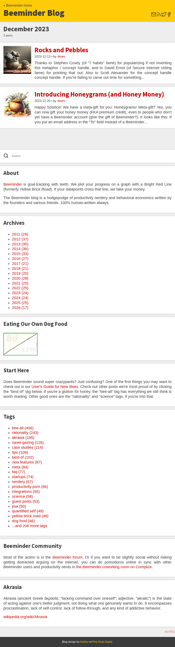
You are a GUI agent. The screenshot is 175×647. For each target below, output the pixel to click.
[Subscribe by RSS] (158, 16)
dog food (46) (23, 521)
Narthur (84, 641)
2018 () (20, 268)
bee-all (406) (23, 428)
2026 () (20, 308)
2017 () (20, 263)
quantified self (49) (28, 511)
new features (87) (27, 462)
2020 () (20, 278)
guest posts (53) (25, 501)
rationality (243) (25, 433)
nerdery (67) (22, 482)
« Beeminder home (17, 5)
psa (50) (19, 506)
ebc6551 (170, 631)
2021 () (20, 283)
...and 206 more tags (29, 526)
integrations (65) (26, 491)
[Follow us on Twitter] (163, 16)
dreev (61, 56)
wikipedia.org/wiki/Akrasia (25, 617)
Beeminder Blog (33, 12)
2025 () (20, 303)
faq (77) (18, 472)
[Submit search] (7, 156)
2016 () (20, 258)
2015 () (20, 254)
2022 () (20, 288)
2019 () (20, 273)
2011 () (20, 234)
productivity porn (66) (30, 487)
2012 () (20, 239)
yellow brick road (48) (30, 516)
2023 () (20, 293)
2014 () (20, 249)
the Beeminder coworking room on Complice (114, 567)
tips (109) (20, 452)
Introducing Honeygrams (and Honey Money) (99, 94)
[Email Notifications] (153, 16)
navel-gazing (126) (28, 442)
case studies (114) (27, 447)
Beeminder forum (67, 557)
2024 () (20, 298)
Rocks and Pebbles (61, 50)
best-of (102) (23, 457)
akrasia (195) (23, 437)
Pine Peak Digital (102, 641)
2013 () (20, 244)
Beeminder (12, 184)
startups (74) (23, 477)
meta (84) (20, 467)
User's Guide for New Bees (55, 387)
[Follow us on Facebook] (169, 16)
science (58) (22, 496)
